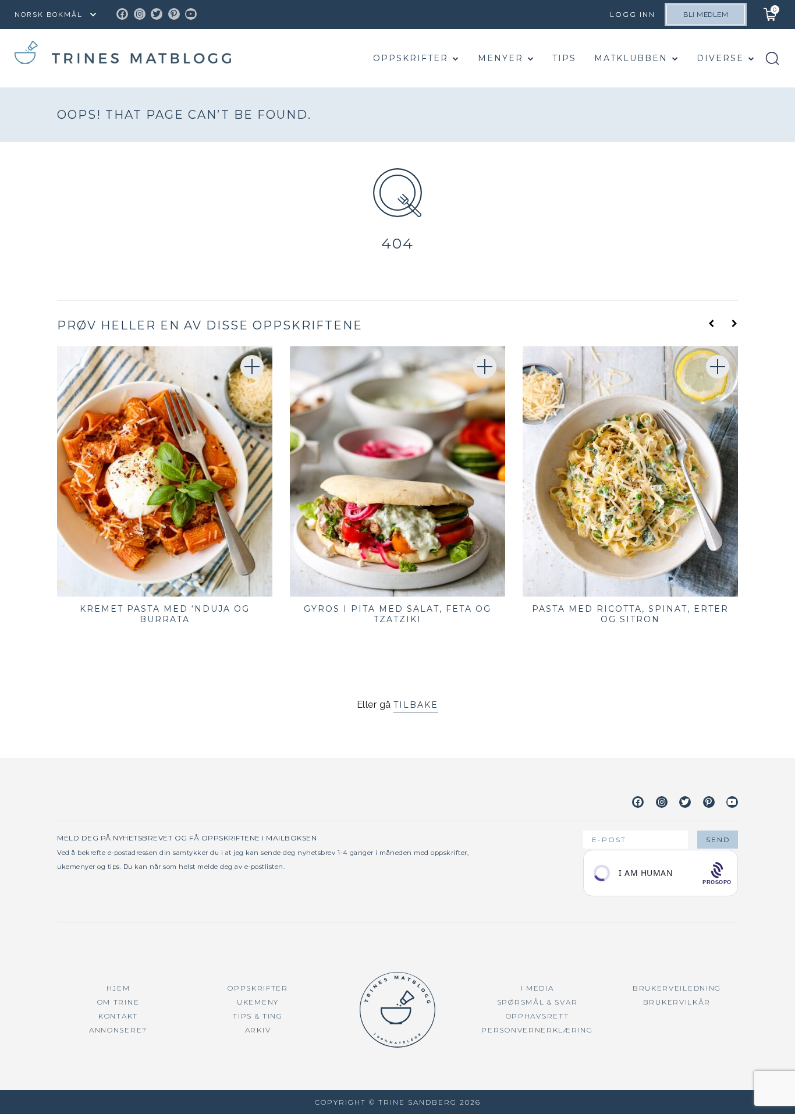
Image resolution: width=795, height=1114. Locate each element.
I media (537, 988)
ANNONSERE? (118, 1030)
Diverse (720, 58)
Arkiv (258, 1030)
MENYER (500, 58)
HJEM (118, 988)
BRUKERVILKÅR (677, 1002)
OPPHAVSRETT (537, 1016)
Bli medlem (705, 14)
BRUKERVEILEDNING (677, 988)
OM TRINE (118, 1002)
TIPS (564, 58)
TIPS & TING (258, 1016)
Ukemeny (258, 1002)
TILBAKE (415, 705)
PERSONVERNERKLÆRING (536, 1030)
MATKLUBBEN (631, 58)
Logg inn (632, 14)
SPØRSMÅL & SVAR (537, 1002)
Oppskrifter (410, 58)
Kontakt (118, 1016)
